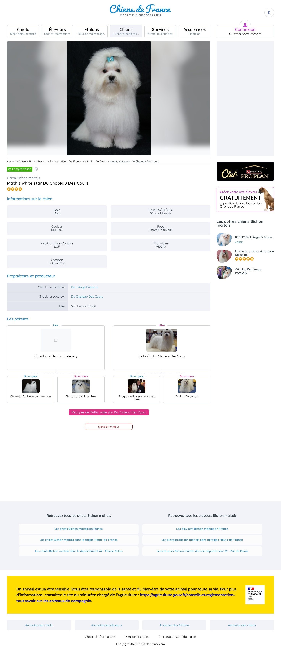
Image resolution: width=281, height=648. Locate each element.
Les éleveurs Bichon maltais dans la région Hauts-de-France (202, 540)
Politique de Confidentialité (177, 636)
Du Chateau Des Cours (87, 296)
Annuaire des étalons (174, 625)
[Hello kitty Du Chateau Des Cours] (161, 340)
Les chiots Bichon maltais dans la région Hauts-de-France (79, 540)
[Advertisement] (245, 98)
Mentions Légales (137, 636)
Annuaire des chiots (39, 625)
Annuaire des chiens (242, 625)
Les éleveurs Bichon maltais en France (202, 528)
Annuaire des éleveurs (106, 625)
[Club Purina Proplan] (245, 171)
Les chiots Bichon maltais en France (78, 528)
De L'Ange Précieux (84, 287)
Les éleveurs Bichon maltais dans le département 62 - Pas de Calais (202, 551)
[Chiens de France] (140, 12)
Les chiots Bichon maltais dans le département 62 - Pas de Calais (79, 551)
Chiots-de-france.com (100, 636)
